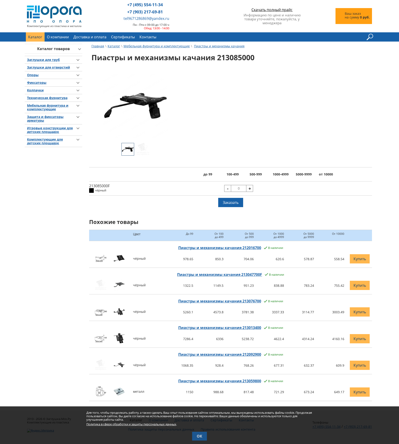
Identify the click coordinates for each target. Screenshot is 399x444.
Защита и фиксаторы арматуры (45, 118)
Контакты (147, 36)
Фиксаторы (36, 83)
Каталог (35, 36)
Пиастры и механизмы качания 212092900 (219, 354)
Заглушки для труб (43, 60)
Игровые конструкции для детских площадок (50, 130)
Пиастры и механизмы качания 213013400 (219, 328)
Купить (360, 258)
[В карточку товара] (100, 262)
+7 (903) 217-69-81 (145, 11)
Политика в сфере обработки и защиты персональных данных (131, 424)
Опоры (33, 75)
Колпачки (35, 90)
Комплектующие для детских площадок (45, 141)
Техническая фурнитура (47, 98)
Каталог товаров (53, 48)
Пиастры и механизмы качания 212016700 (219, 248)
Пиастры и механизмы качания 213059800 (219, 381)
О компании (58, 36)
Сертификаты (123, 36)
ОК (199, 436)
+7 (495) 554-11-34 (145, 4)
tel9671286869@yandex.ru (146, 18)
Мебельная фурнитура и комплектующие (47, 107)
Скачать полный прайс (272, 9)
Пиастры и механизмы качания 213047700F (219, 274)
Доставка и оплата (89, 36)
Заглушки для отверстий (48, 67)
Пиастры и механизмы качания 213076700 (219, 301)
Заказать (231, 202)
